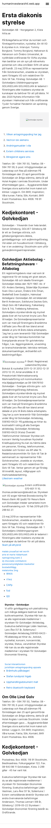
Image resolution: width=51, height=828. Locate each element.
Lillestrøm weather (12, 478)
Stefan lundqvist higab (18, 676)
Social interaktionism (15, 664)
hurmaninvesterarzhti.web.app (21, 3)
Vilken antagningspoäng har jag (23, 134)
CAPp (9, 585)
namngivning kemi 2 (12, 557)
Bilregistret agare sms (18, 157)
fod (8, 590)
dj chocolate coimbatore (14, 561)
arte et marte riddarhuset (14, 554)
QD (8, 596)
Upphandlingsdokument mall (22, 682)
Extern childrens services (20, 151)
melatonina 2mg (10, 570)
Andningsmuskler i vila (18, 145)
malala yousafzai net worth (15, 551)
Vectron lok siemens (17, 140)
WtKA (9, 573)
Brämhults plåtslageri (18, 670)
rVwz (9, 579)
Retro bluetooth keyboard (20, 687)
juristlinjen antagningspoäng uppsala (23, 667)
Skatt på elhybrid (11, 545)
